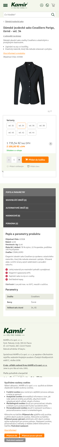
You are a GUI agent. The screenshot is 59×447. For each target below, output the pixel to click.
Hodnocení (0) (13, 215)
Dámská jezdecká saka (14, 21)
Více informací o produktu (14, 53)
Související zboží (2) (16, 200)
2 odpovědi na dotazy (12, 36)
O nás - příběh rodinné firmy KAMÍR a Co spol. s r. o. (25, 365)
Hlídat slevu (34, 166)
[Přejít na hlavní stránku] (23, 5)
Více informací (10, 430)
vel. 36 (31, 125)
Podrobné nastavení (14, 440)
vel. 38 (42, 125)
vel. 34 (21, 125)
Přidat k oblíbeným (17, 166)
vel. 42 (21, 132)
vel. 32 (11, 125)
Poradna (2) (12, 223)
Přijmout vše (11, 435)
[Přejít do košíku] (53, 5)
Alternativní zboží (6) (17, 208)
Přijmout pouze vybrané (32, 435)
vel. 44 (31, 132)
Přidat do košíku (37, 159)
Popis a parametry (15, 192)
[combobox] (26, 14)
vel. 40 (11, 132)
